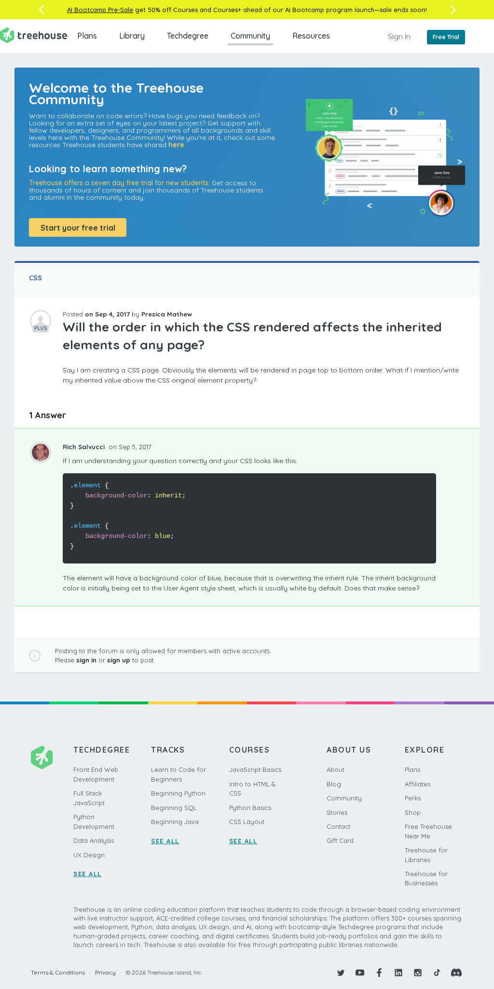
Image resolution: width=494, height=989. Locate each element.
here (176, 144)
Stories (337, 812)
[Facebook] (379, 972)
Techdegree (187, 36)
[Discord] (456, 972)
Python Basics (250, 807)
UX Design (89, 855)
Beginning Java (175, 821)
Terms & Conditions (58, 972)
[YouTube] (360, 972)
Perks (413, 798)
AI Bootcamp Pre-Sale (100, 10)
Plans (87, 36)
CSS (35, 278)
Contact (338, 826)
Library (132, 36)
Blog (334, 784)
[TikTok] (437, 972)
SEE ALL (87, 874)
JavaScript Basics (255, 769)
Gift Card (340, 840)
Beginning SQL (174, 807)
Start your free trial (78, 228)
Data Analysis (93, 840)
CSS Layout (246, 821)
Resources (311, 36)
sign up (118, 660)
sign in (86, 660)
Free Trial (446, 37)
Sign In (399, 36)
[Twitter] (340, 972)
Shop (413, 812)
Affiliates (417, 784)
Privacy (105, 972)
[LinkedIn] (398, 972)
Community (250, 36)
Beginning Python (178, 793)
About (335, 769)
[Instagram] (418, 972)
